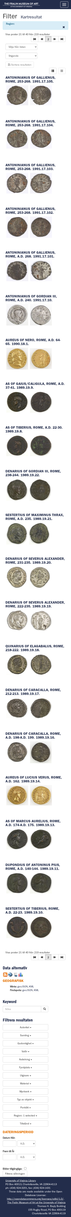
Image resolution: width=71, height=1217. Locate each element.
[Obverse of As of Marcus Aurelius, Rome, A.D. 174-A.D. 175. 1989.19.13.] (17, 838)
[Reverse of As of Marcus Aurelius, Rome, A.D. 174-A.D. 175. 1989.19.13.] (41, 838)
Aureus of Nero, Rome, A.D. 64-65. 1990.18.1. (33, 342)
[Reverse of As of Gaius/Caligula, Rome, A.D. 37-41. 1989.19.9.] (41, 401)
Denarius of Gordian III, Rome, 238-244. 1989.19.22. (33, 473)
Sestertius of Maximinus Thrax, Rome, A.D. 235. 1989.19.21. (34, 517)
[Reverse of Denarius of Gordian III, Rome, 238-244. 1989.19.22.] (40, 489)
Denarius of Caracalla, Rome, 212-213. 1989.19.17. (33, 692)
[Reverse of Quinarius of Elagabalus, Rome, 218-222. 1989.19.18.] (41, 664)
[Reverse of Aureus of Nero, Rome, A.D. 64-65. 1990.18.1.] (41, 358)
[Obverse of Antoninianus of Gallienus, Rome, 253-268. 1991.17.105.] (17, 95)
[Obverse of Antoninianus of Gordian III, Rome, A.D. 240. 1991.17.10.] (17, 314)
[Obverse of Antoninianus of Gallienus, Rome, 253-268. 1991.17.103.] (17, 182)
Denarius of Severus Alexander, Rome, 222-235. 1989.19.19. (35, 604)
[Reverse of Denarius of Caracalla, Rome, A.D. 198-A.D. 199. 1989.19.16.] (41, 752)
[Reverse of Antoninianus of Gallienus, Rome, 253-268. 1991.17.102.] (41, 227)
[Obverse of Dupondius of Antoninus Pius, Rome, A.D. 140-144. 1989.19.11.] (17, 882)
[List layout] (52, 71)
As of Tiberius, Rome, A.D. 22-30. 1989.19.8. (34, 429)
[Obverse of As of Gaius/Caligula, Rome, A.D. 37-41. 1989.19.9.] (17, 401)
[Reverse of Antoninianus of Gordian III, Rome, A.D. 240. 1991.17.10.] (41, 314)
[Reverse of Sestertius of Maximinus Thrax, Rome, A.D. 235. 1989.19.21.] (39, 533)
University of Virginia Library (20, 1180)
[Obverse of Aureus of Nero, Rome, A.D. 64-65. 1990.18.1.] (17, 358)
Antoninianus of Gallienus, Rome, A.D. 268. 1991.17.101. (30, 254)
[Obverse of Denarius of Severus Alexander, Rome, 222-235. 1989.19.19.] (17, 620)
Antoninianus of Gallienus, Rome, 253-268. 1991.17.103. (30, 167)
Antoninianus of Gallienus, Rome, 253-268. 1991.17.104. (30, 123)
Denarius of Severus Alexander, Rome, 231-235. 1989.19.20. (35, 561)
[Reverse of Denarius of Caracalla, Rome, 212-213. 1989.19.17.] (41, 708)
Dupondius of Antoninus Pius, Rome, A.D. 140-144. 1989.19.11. (32, 867)
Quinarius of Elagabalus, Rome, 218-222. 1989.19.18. (34, 648)
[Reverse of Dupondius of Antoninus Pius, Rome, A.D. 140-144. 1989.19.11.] (41, 882)
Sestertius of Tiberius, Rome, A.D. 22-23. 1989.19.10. (32, 910)
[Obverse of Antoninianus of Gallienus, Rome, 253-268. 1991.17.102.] (17, 227)
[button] (34, 39)
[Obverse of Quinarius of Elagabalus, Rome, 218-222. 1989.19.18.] (17, 664)
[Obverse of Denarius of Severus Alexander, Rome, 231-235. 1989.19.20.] (16, 577)
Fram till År (8, 1151)
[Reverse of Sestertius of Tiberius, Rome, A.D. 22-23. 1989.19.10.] (41, 927)
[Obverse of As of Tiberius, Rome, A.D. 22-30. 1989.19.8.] (17, 445)
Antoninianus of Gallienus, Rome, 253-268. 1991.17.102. (30, 211)
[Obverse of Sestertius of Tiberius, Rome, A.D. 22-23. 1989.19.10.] (17, 927)
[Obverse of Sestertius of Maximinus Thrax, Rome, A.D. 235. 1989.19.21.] (16, 533)
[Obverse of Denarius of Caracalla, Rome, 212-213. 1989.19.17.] (17, 708)
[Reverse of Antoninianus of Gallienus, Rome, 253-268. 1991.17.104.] (41, 138)
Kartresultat (31, 17)
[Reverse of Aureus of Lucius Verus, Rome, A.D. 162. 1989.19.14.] (41, 795)
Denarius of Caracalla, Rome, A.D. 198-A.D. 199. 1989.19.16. (33, 736)
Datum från (9, 1137)
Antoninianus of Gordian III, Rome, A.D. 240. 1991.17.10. (31, 298)
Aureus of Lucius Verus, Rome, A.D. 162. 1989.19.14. (33, 779)
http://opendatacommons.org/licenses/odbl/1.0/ (35, 1198)
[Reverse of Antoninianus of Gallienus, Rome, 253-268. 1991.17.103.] (41, 182)
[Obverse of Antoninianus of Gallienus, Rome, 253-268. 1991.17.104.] (17, 138)
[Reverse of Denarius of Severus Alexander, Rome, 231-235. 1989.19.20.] (39, 577)
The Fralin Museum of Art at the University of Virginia (36, 1202)
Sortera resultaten (20, 64)
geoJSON (22, 986)
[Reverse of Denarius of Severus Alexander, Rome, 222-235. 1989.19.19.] (41, 620)
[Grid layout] (62, 71)
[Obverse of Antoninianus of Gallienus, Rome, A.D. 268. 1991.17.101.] (17, 270)
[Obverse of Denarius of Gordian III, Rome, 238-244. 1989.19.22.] (17, 489)
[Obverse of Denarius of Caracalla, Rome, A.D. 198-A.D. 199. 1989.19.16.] (17, 752)
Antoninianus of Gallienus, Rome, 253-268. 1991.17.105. (30, 79)
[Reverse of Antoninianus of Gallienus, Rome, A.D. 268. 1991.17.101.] (41, 270)
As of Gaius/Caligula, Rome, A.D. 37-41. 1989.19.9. (35, 386)
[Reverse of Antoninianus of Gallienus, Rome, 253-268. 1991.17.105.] (41, 95)
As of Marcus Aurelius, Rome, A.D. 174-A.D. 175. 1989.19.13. (32, 823)
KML (31, 986)
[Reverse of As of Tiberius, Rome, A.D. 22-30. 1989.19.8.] (41, 445)
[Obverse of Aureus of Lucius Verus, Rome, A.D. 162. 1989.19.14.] (17, 795)
